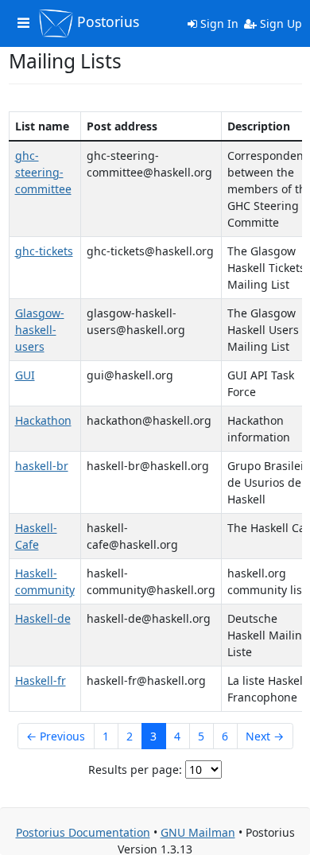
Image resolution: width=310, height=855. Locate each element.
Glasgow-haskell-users (39, 329)
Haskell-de (43, 618)
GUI (25, 375)
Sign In (217, 23)
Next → (265, 736)
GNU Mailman (198, 832)
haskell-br (41, 465)
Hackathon (43, 420)
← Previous (55, 736)
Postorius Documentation (83, 832)
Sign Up (279, 23)
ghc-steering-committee (43, 172)
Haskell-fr (40, 680)
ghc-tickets (44, 250)
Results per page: (135, 769)
